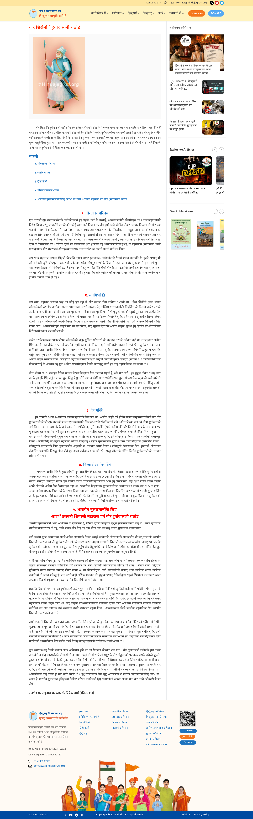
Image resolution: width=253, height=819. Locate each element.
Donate (188, 730)
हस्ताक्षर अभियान (120, 717)
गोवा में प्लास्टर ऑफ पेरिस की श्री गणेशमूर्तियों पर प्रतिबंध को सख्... (183, 105)
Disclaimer (185, 814)
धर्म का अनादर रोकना (156, 745)
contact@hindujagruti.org (191, 2)
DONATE (216, 13)
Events (188, 742)
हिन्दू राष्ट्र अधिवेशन (155, 711)
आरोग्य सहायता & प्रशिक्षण (159, 728)
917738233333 (42, 761)
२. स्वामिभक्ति (42, 173)
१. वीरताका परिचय (45, 164)
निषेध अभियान (119, 722)
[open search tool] (165, 2)
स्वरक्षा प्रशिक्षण (153, 739)
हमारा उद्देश (84, 711)
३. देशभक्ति (41, 182)
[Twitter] (212, 3)
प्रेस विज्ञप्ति (84, 722)
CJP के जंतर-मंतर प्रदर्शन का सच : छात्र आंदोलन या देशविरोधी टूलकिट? (187, 190)
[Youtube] (217, 3)
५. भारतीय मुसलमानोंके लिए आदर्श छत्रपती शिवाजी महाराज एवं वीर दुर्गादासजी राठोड (81, 200)
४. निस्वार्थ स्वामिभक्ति (47, 191)
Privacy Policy (201, 814)
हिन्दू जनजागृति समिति (52, 16)
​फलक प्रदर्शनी (152, 722)
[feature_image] (197, 53)
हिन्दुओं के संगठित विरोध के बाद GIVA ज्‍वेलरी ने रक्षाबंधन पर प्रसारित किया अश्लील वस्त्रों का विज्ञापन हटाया (193, 69)
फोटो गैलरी (84, 728)
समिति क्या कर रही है (89, 717)
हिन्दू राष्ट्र (83, 734)
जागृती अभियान (120, 711)
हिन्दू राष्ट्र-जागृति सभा (156, 717)
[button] (221, 149)
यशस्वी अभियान (120, 728)
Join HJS (197, 13)
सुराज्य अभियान (154, 734)
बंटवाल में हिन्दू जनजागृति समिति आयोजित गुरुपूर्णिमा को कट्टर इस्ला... (183, 125)
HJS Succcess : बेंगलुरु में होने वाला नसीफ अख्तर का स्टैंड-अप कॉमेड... (183, 85)
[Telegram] (222, 3)
